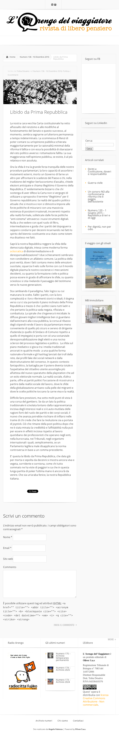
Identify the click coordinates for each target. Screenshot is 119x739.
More (111, 639)
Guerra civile (95, 183)
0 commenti (13, 74)
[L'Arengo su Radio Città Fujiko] (22, 689)
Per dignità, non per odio (99, 228)
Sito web (8, 559)
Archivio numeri (44, 721)
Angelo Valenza (55, 729)
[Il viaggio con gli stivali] (98, 287)
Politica (66, 71)
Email (7, 548)
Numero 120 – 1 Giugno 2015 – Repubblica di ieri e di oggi (99, 214)
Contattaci (78, 721)
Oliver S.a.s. (80, 729)
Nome (7, 537)
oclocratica (16, 251)
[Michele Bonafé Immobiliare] (98, 322)
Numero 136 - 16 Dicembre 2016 (34, 56)
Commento (9, 567)
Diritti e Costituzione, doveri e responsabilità (99, 171)
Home (12, 56)
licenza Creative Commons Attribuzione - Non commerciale (95, 699)
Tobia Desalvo (23, 71)
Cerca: (89, 140)
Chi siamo (62, 721)
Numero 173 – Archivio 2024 (63, 680)
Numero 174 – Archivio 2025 (63, 668)
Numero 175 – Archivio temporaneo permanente (63, 657)
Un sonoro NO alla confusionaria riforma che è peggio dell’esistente (98, 196)
